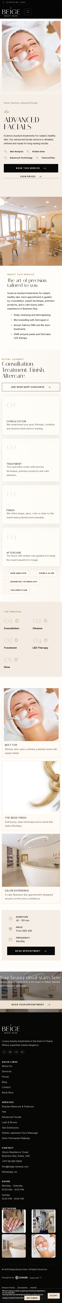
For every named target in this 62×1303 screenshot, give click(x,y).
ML (22, 1052)
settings (32, 1298)
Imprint (33, 1287)
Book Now (7, 1092)
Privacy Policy (8, 1287)
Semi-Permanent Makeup (16, 1138)
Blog (4, 1082)
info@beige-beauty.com (15, 1166)
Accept (54, 1296)
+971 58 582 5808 (12, 1161)
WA (10, 1052)
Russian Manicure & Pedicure (18, 1106)
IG (4, 1052)
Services (15, 103)
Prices (5, 1076)
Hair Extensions (10, 1127)
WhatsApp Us (9, 1171)
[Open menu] (27, 11)
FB (16, 1052)
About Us (7, 1066)
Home (7, 103)
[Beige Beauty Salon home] (11, 12)
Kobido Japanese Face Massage (20, 1132)
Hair (4, 1111)
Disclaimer (23, 1287)
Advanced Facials (11, 1116)
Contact (6, 1087)
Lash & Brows (9, 1122)
